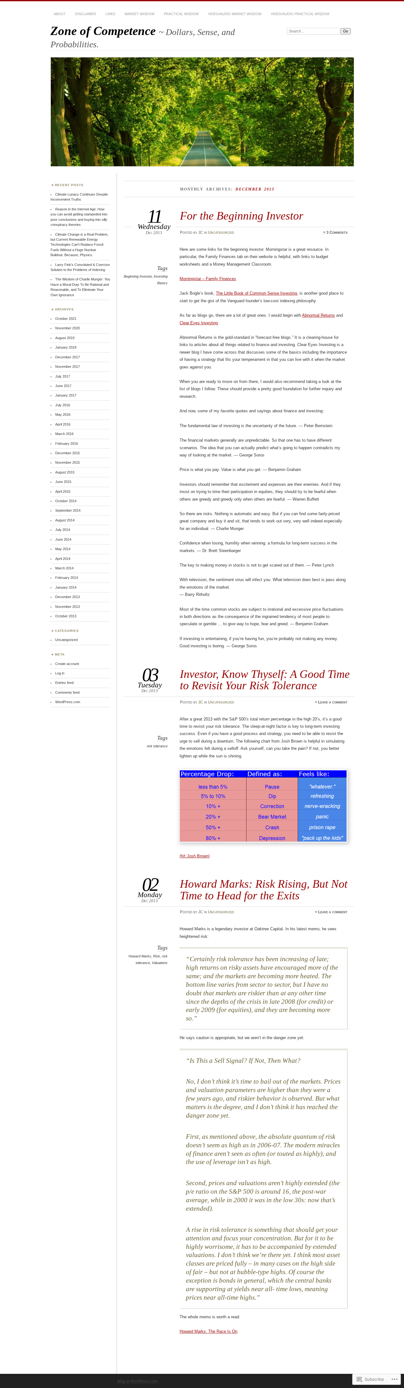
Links (110, 14)
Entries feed (64, 683)
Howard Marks (139, 956)
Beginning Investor (138, 276)
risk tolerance (157, 746)
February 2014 (66, 577)
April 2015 (62, 491)
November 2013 (67, 607)
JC (200, 232)
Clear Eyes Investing (199, 323)
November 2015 (67, 462)
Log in (59, 673)
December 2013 (67, 597)
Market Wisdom (139, 14)
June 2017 (63, 386)
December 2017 (67, 357)
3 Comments (337, 232)
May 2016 (62, 414)
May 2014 (62, 549)
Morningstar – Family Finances (208, 278)
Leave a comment (333, 702)
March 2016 (64, 434)
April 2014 (62, 559)
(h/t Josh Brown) (195, 856)
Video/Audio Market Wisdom (234, 14)
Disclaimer (85, 14)
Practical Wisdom (181, 14)
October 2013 (65, 616)
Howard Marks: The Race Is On (208, 1331)
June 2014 (63, 539)
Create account (67, 664)
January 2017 (65, 395)
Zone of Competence (104, 31)
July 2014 (62, 530)
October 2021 (65, 319)
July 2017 (62, 376)
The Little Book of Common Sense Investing (256, 293)
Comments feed (67, 692)
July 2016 (62, 405)
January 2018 (65, 347)
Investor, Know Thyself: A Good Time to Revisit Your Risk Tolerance (265, 680)
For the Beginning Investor (241, 215)
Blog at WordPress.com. (137, 1381)
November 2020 (67, 328)
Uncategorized (221, 232)
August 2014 (64, 520)
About (60, 14)
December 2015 (67, 453)
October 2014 (65, 501)
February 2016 (66, 443)
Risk (156, 956)
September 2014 (67, 510)
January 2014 (65, 587)
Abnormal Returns (318, 315)
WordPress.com (67, 702)
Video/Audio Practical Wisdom (300, 14)
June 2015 (63, 482)
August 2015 (64, 472)
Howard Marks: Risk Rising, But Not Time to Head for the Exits (264, 889)
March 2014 (64, 568)
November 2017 (67, 366)
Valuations (160, 963)
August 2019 (64, 338)
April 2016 (62, 424)
